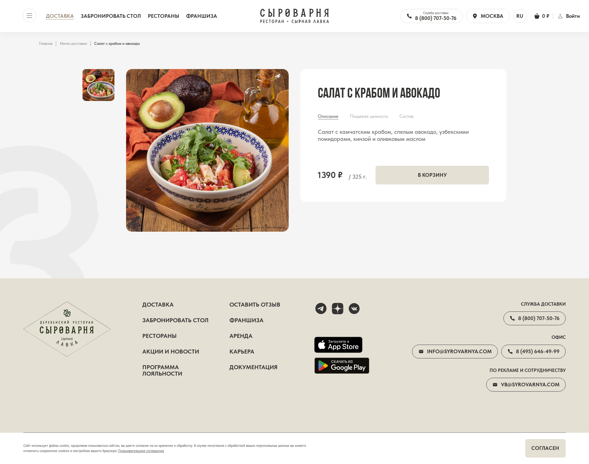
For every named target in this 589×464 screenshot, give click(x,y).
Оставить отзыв (254, 305)
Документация (253, 367)
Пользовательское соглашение (141, 451)
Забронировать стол (111, 16)
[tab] (328, 116)
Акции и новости (170, 352)
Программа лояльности (162, 370)
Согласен (545, 448)
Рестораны (163, 16)
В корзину (432, 175)
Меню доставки (73, 43)
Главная (45, 43)
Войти (572, 16)
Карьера (241, 352)
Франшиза (201, 16)
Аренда (240, 336)
